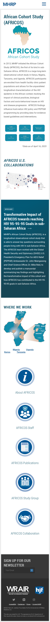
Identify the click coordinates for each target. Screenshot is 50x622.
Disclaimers (21, 604)
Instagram (35, 599)
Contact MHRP (37, 604)
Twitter (15, 599)
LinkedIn (25, 599)
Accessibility (12, 604)
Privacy (29, 604)
